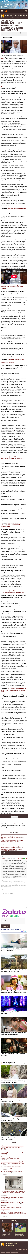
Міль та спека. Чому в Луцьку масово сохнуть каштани (6, 1234)
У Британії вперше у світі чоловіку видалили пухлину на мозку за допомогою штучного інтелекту (12, 1147)
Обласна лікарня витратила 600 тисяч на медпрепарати (11, 849)
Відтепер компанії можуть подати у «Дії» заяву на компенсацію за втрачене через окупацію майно (13, 1192)
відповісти (20, 858)
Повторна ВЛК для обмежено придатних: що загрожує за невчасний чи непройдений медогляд (12, 360)
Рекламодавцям (14, 1252)
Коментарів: (15, 33)
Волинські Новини (6, 87)
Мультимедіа (14, 1221)
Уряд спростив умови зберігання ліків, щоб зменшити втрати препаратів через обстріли (12, 1162)
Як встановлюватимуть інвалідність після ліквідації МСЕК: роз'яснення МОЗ (11, 524)
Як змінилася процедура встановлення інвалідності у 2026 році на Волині (11, 836)
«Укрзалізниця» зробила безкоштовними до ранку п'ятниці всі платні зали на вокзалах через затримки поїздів (13, 1213)
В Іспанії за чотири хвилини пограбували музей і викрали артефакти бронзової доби (13, 1157)
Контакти (8, 1252)
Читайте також (14, 833)
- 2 (26, 858)
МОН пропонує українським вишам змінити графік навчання (12, 1208)
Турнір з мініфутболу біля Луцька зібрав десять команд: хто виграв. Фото (20, 1234)
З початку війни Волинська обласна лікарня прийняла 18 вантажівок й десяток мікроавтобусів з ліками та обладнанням (12, 841)
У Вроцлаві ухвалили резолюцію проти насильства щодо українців (11, 1167)
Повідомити (14, 816)
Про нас (3, 1252)
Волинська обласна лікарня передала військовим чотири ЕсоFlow (10, 846)
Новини (14, 1142)
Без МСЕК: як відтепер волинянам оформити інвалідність (13, 209)
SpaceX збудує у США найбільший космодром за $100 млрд (13, 1152)
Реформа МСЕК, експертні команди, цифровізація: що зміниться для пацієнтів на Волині (12, 458)
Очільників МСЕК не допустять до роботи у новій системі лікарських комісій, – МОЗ (13, 690)
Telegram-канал (17, 823)
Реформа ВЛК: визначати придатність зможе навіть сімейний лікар (12, 591)
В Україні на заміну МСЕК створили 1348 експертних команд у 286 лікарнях (12, 286)
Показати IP (3, 858)
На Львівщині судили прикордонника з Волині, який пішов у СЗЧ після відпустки (13, 1198)
